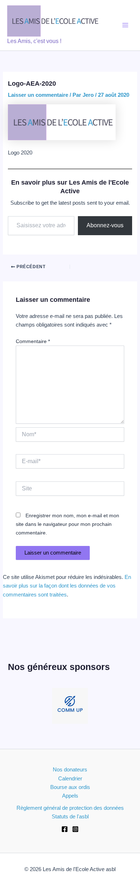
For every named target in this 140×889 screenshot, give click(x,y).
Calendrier (70, 778)
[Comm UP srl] (70, 706)
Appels (70, 796)
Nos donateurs (70, 769)
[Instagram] (75, 829)
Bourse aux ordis (70, 787)
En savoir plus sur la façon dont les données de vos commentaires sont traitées (67, 585)
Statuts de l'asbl (70, 816)
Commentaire (33, 341)
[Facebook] (64, 829)
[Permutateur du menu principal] (125, 25)
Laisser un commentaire (38, 95)
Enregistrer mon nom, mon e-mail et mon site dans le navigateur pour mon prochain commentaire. (67, 524)
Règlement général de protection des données (70, 808)
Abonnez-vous (105, 225)
